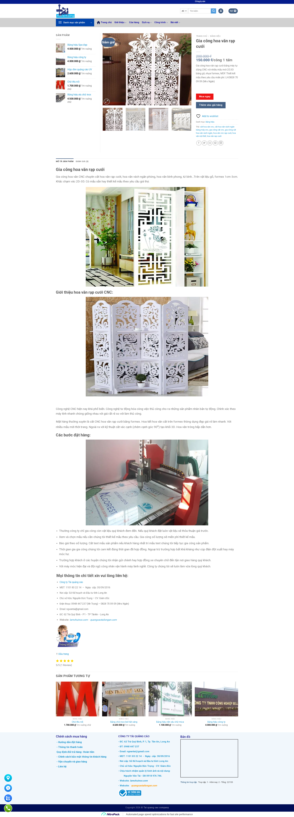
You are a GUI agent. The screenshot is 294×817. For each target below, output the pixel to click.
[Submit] (213, 11)
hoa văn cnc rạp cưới (222, 133)
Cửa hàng (134, 22)
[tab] (65, 161)
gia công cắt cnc (216, 130)
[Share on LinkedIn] (220, 143)
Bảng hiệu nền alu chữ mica (170, 722)
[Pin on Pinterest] (215, 143)
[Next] (185, 69)
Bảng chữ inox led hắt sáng (123, 722)
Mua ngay (205, 96)
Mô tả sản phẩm (65, 161)
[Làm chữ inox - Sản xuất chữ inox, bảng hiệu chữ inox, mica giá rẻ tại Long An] (72, 11)
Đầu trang (63, 653)
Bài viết (174, 22)
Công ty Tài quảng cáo (71, 582)
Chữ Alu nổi (77, 722)
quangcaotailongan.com (103, 619)
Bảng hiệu (215, 36)
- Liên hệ (61, 766)
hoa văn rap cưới (214, 136)
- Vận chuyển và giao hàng (71, 761)
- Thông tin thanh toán (70, 747)
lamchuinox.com (79, 619)
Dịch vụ (146, 22)
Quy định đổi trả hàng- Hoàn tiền (75, 751)
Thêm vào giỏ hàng (210, 105)
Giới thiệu (119, 22)
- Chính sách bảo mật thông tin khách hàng (81, 756)
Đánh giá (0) (82, 161)
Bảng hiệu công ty (216, 722)
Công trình (160, 22)
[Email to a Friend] (209, 143)
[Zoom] (107, 102)
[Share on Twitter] (204, 143)
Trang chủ (106, 22)
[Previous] (108, 69)
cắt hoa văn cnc (207, 127)
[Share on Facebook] (198, 143)
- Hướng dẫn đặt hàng (69, 742)
